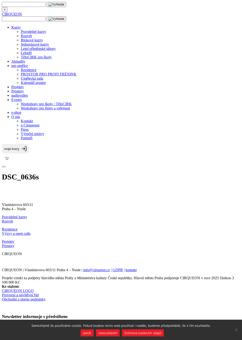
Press (25, 129)
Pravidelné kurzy (33, 32)
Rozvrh (26, 36)
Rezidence (28, 70)
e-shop (16, 112)
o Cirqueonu (30, 125)
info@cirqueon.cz (96, 270)
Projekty (17, 87)
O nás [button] (15, 117)
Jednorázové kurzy (35, 44)
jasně (87, 333)
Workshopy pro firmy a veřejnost (45, 108)
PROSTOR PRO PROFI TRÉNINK (49, 74)
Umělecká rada (32, 78)
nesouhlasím (107, 333)
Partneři (26, 138)
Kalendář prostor (33, 83)
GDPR (117, 270)
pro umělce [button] (19, 66)
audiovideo (19, 95)
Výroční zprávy (32, 134)
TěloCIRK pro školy (36, 57)
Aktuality (18, 61)
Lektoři (26, 53)
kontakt (131, 270)
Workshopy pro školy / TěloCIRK (46, 104)
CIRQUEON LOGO (18, 291)
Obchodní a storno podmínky (24, 299)
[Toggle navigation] (4, 166)
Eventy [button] (16, 100)
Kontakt (27, 121)
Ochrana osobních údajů (142, 333)
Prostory (17, 91)
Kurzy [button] (16, 27)
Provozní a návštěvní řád (20, 295)
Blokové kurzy (32, 40)
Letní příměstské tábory (38, 49)
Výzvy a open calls (16, 233)
